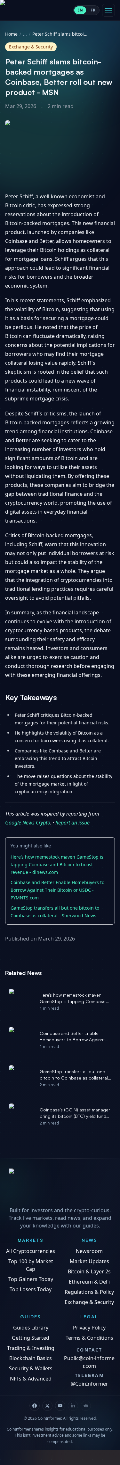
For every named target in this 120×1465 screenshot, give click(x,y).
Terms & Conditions (89, 1337)
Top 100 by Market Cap (30, 1265)
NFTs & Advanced (31, 1378)
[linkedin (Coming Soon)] (73, 1406)
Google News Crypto (27, 822)
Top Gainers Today (30, 1279)
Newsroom (89, 1251)
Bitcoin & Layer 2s (89, 1271)
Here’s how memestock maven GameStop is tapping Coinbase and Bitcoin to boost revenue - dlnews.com (57, 864)
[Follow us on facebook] (34, 1406)
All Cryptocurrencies (30, 1251)
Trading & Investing (30, 1347)
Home (11, 34)
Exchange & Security (89, 1302)
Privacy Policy (89, 1327)
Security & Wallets (30, 1368)
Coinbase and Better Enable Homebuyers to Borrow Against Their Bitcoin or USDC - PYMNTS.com (57, 890)
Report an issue (72, 822)
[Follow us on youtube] (60, 1406)
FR (93, 10)
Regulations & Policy (89, 1291)
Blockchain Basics (30, 1358)
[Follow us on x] (47, 1406)
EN (80, 10)
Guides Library (30, 1327)
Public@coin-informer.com (89, 1362)
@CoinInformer (89, 1383)
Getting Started (30, 1337)
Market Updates (89, 1261)
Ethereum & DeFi (89, 1281)
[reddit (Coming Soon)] (86, 1406)
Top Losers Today (31, 1289)
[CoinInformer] (60, 1185)
